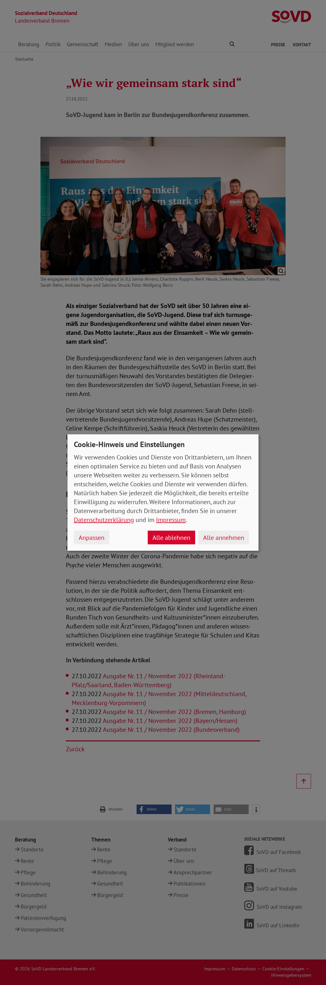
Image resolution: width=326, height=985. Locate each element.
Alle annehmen (223, 537)
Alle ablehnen (171, 537)
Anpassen (91, 537)
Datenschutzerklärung (104, 520)
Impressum (171, 520)
